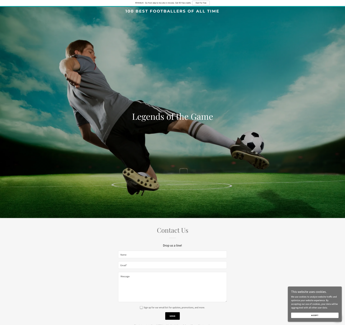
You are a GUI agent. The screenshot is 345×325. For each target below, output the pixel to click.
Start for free (201, 3)
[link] (172, 11)
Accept (314, 315)
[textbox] (172, 254)
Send (172, 316)
